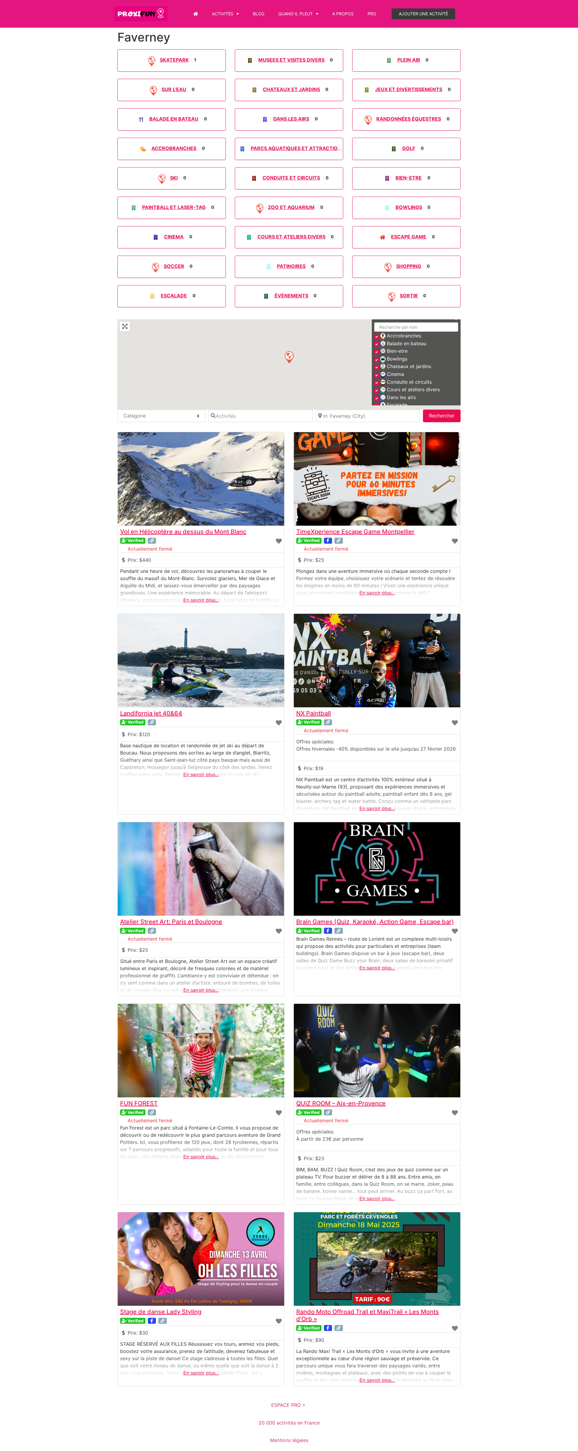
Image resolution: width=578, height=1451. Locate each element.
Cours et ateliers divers (291, 237)
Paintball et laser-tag (174, 207)
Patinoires (291, 266)
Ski (174, 178)
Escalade (174, 296)
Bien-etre (409, 178)
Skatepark (174, 60)
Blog (258, 13)
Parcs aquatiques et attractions (297, 148)
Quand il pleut (295, 13)
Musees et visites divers (291, 60)
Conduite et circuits (291, 178)
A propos (343, 13)
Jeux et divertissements (408, 89)
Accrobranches (173, 148)
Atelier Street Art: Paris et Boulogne (171, 921)
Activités (222, 13)
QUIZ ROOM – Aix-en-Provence (341, 1103)
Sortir (409, 296)
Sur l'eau (174, 89)
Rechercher (445, 415)
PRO (372, 13)
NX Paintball (313, 713)
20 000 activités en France (289, 1423)
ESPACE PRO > (289, 1405)
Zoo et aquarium (291, 207)
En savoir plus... (201, 600)
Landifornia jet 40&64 (151, 713)
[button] (289, 356)
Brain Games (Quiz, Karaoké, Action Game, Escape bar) (375, 921)
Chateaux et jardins (291, 89)
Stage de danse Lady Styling (160, 1311)
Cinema (174, 237)
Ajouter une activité (423, 13)
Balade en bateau (173, 119)
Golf (408, 148)
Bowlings (409, 207)
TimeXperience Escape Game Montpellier (355, 531)
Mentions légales (289, 1440)
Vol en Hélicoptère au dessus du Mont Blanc (183, 531)
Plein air (408, 60)
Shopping (408, 266)
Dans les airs (291, 119)
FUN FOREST (139, 1103)
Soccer (174, 266)
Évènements (291, 296)
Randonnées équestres (408, 119)
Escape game (408, 237)
